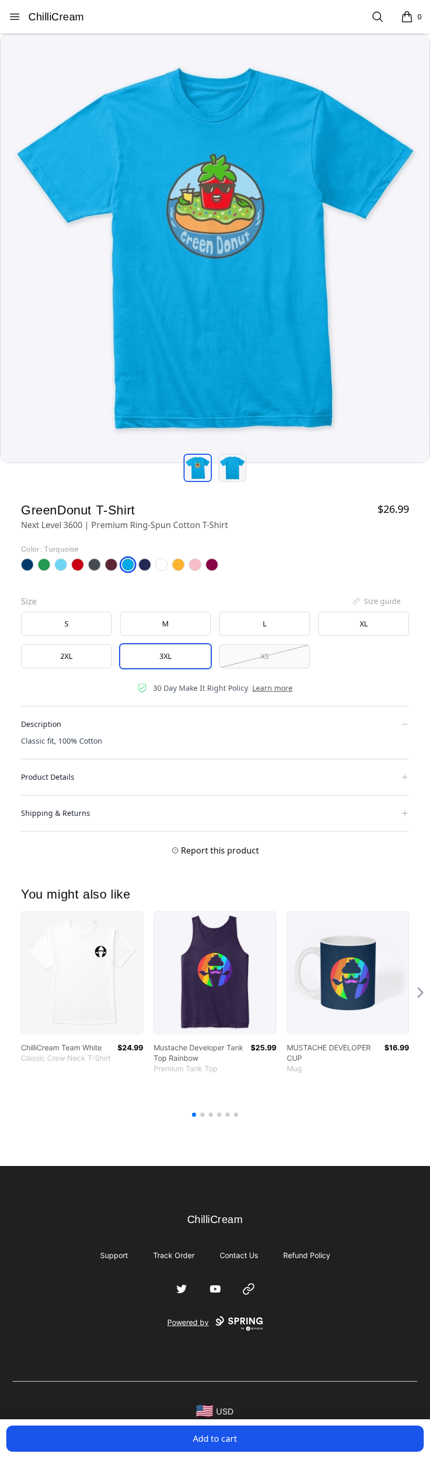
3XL (165, 656)
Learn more (272, 688)
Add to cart (215, 1438)
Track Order (174, 1255)
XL (364, 624)
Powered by (188, 1322)
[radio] (66, 624)
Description (41, 724)
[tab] (198, 468)
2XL (66, 656)
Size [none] (29, 601)
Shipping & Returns (55, 813)
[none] (376, 601)
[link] (82, 973)
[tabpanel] (215, 248)
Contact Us (239, 1255)
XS (265, 656)
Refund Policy (306, 1255)
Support (114, 1255)
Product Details (47, 777)
